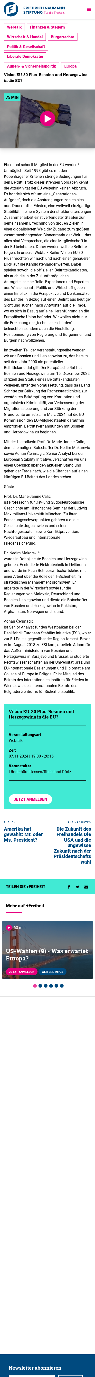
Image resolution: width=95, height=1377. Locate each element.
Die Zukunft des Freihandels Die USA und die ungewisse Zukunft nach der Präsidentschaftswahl (72, 845)
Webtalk (14, 27)
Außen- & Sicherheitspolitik (31, 66)
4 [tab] (50, 985)
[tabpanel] (47, 950)
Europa (70, 66)
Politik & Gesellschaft (26, 46)
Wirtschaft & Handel (25, 37)
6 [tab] (60, 985)
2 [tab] (39, 985)
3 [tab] (44, 985)
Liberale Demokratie (25, 56)
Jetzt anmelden (30, 799)
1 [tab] (34, 985)
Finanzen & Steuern (47, 27)
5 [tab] (55, 985)
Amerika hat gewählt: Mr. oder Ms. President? (23, 834)
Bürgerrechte (62, 37)
